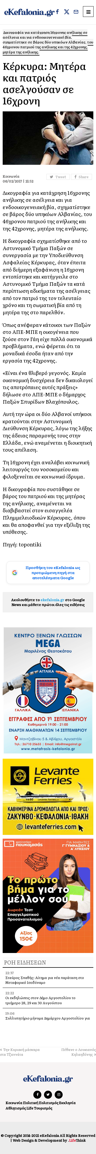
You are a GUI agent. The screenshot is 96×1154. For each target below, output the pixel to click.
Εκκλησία (67, 1102)
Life (29, 1108)
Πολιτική (30, 1102)
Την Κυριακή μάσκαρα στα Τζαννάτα (20, 1052)
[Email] (76, 12)
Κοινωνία (14, 1102)
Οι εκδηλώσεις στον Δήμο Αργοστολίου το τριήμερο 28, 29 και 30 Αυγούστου (40, 1000)
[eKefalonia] (29, 12)
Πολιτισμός (48, 1102)
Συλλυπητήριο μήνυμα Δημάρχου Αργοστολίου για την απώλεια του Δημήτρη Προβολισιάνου (47, 1020)
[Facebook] (57, 12)
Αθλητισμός (16, 1108)
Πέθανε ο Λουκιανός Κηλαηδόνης (78, 1052)
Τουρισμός (43, 1108)
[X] (66, 12)
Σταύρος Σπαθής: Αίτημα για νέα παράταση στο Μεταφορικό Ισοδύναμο (44, 980)
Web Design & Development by (49, 1140)
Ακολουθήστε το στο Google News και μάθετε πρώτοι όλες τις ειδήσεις (48, 602)
